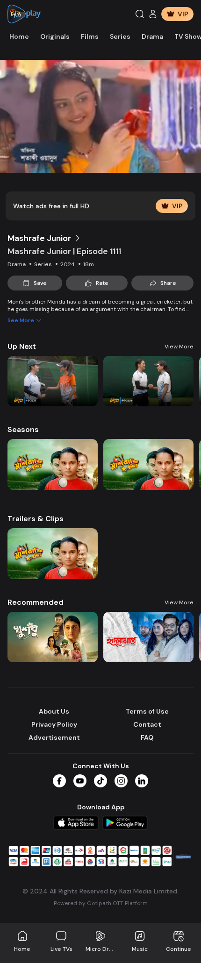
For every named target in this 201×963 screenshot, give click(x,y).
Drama (152, 36)
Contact (147, 724)
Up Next (21, 346)
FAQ (147, 737)
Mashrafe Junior (39, 238)
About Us (54, 711)
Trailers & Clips (35, 519)
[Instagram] (121, 780)
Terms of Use (147, 711)
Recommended (35, 602)
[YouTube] (79, 780)
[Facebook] (59, 780)
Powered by (101, 903)
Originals (55, 36)
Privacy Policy (54, 724)
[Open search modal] (139, 14)
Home (19, 36)
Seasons (23, 429)
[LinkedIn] (141, 780)
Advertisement (54, 737)
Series (120, 36)
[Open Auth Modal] (153, 14)
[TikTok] (100, 780)
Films (90, 36)
